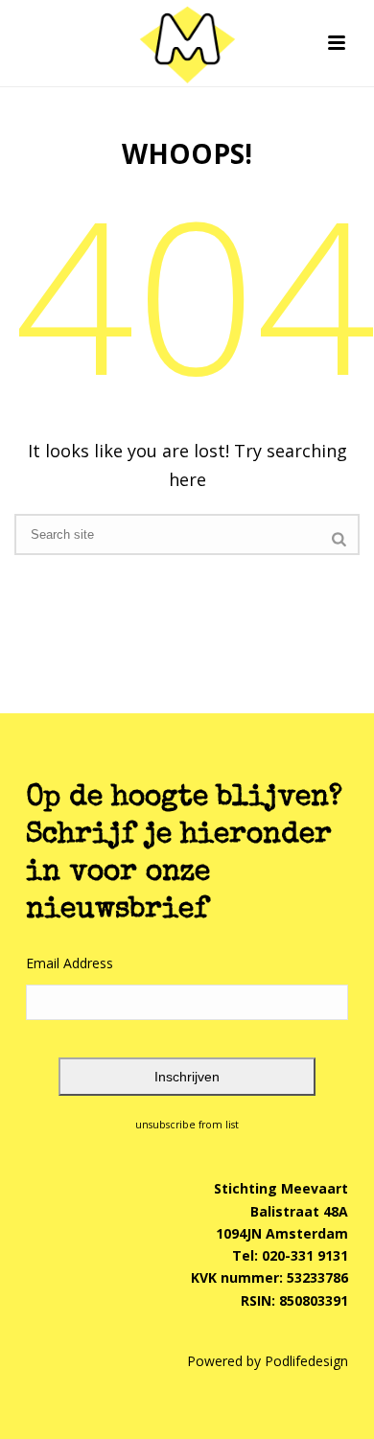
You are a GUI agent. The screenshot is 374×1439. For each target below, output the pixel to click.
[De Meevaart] (186, 43)
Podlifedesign (306, 1361)
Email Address (69, 963)
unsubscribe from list (187, 1124)
